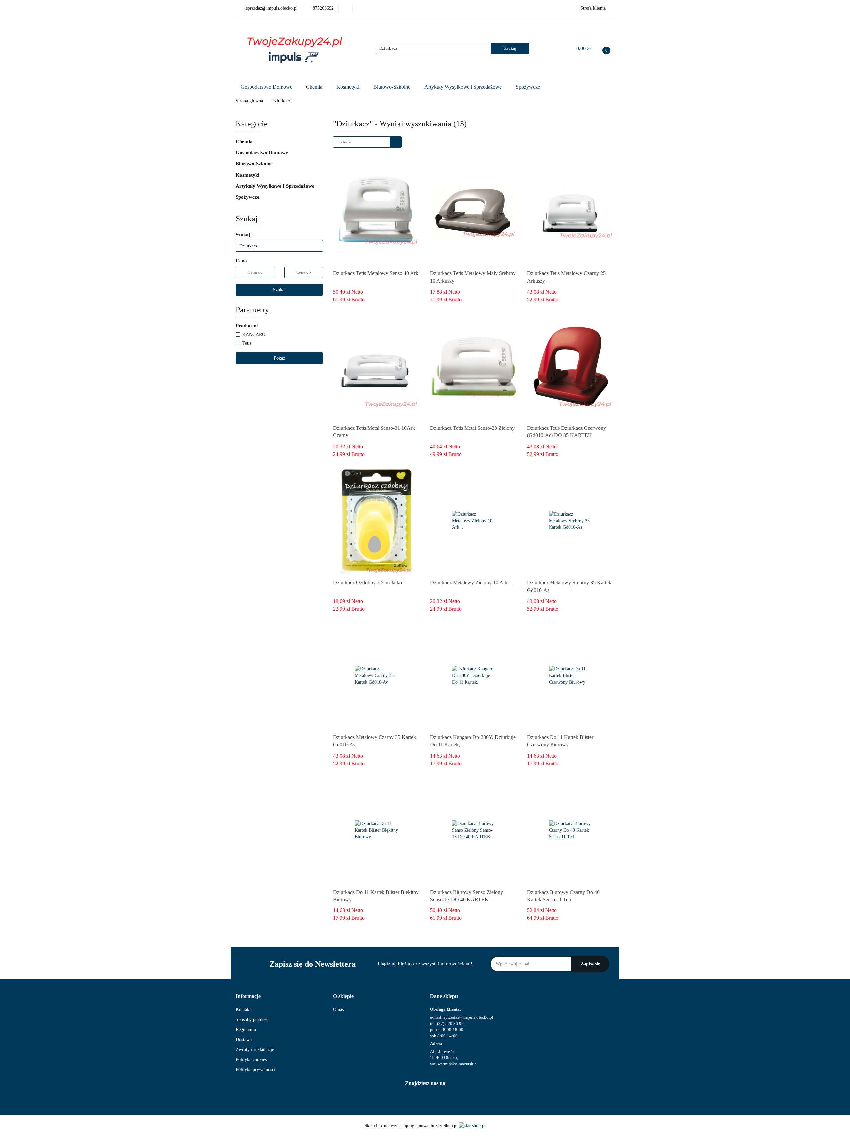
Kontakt (243, 1009)
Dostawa (244, 1039)
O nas (338, 1009)
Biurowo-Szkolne (392, 87)
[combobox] (367, 142)
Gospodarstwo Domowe (267, 87)
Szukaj (279, 289)
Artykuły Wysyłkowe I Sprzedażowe (276, 186)
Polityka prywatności (255, 1069)
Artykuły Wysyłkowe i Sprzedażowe (463, 87)
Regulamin (246, 1029)
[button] (248, 996)
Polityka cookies (251, 1059)
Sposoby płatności (253, 1019)
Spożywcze (528, 87)
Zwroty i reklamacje (255, 1049)
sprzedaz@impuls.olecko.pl (468, 1017)
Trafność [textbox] (344, 142)
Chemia (315, 87)
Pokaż (279, 358)
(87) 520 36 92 (450, 1023)
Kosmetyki (348, 87)
